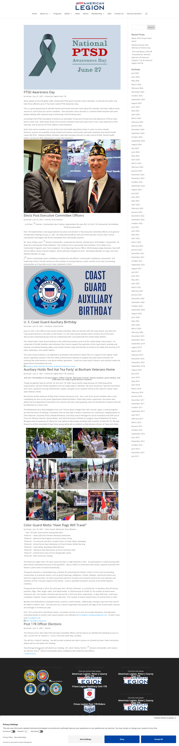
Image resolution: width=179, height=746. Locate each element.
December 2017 (138, 400)
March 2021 (136, 287)
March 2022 (136, 242)
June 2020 (136, 317)
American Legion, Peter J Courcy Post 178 (89, 674)
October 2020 (137, 306)
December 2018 (138, 358)
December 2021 (138, 253)
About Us (44, 14)
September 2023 (138, 186)
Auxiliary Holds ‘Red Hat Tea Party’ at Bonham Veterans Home (69, 369)
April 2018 (136, 385)
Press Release (57, 219)
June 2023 (136, 197)
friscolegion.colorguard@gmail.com (92, 615)
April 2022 (136, 238)
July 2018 (135, 373)
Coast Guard (58, 326)
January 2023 (137, 212)
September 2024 (138, 141)
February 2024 (137, 167)
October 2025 (137, 96)
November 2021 (138, 257)
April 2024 (136, 159)
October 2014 (137, 445)
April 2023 (136, 204)
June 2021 (136, 276)
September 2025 (138, 99)
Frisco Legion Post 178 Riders (89, 704)
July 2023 (135, 193)
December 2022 (138, 216)
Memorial (60, 529)
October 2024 (137, 137)
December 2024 (138, 129)
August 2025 (137, 103)
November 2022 (138, 219)
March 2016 (136, 422)
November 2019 (138, 340)
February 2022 (137, 246)
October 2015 (137, 430)
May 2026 (135, 81)
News (77, 14)
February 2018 (137, 392)
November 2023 (138, 178)
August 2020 (137, 313)
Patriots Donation (134, 14)
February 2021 (137, 291)
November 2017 (138, 403)
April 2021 (136, 283)
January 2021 (137, 295)
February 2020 (137, 332)
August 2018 (137, 370)
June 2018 (136, 377)
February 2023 (137, 208)
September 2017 (138, 411)
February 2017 (137, 418)
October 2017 (137, 407)
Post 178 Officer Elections (42, 624)
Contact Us (119, 14)
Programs (57, 14)
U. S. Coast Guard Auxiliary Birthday (50, 322)
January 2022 (137, 250)
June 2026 (136, 77)
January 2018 (137, 396)
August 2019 (137, 347)
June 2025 (136, 107)
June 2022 (136, 231)
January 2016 (137, 426)
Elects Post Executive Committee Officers (54, 215)
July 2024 (135, 148)
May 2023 (135, 201)
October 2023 (137, 182)
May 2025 (135, 111)
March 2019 (136, 351)
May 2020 (135, 321)
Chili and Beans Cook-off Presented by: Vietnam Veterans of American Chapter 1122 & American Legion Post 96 (142, 57)
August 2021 (137, 268)
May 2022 (135, 234)
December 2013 (138, 452)
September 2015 (138, 434)
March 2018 (136, 388)
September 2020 (138, 310)
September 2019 (138, 343)
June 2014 (136, 449)
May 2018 (135, 381)
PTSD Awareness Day (39, 92)
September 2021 (138, 265)
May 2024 (135, 156)
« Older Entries (30, 653)
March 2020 (136, 328)
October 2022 (137, 223)
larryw (28, 96)
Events (85, 14)
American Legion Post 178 (55, 96)
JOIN (109, 14)
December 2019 (138, 336)
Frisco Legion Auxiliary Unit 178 (89, 686)
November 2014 (138, 441)
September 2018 (138, 366)
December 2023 (138, 174)
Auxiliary (48, 326)
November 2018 (138, 362)
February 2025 (137, 122)
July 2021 (135, 272)
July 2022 (135, 227)
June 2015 (136, 437)
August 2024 (137, 144)
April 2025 (136, 114)
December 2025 (138, 92)
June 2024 (136, 152)
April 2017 (136, 415)
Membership (97, 14)
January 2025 (137, 126)
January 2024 (137, 171)
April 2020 (136, 325)
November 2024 (138, 133)
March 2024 (136, 163)
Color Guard (50, 529)
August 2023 (137, 189)
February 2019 (137, 355)
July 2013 (135, 456)
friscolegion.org (34, 618)
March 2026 (136, 84)
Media (67, 14)
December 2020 (138, 298)
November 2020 (138, 302)
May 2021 (135, 280)
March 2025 (136, 118)
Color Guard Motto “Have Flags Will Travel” (55, 525)
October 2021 (137, 261)
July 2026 (135, 73)
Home (34, 14)
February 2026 (137, 88)
